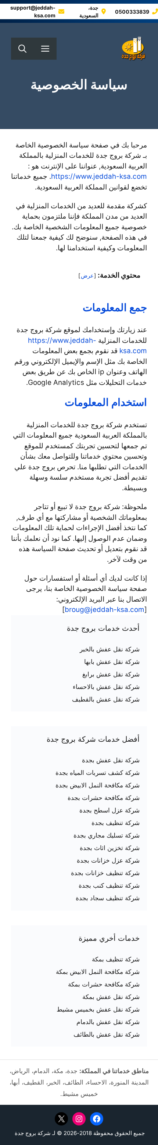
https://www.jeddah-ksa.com (99, 176)
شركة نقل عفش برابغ (111, 674)
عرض (87, 275)
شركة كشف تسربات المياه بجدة (97, 772)
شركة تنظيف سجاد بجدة (108, 898)
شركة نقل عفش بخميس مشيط (98, 1009)
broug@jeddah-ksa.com (104, 609)
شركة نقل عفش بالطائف (106, 1034)
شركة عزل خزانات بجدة (108, 860)
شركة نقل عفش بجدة (111, 760)
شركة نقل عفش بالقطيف (106, 699)
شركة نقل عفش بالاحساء (106, 686)
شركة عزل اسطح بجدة (109, 810)
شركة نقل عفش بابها (112, 661)
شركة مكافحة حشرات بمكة (104, 984)
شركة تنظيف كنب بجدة (109, 885)
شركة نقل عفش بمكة (111, 996)
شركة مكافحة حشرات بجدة (104, 797)
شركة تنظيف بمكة (116, 959)
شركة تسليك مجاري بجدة (106, 835)
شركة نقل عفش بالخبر (110, 649)
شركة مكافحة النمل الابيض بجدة (97, 785)
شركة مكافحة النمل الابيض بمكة (98, 971)
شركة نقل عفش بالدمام (108, 1022)
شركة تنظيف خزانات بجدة (105, 873)
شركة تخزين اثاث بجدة (110, 848)
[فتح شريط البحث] (22, 49)
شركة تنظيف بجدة (115, 822)
